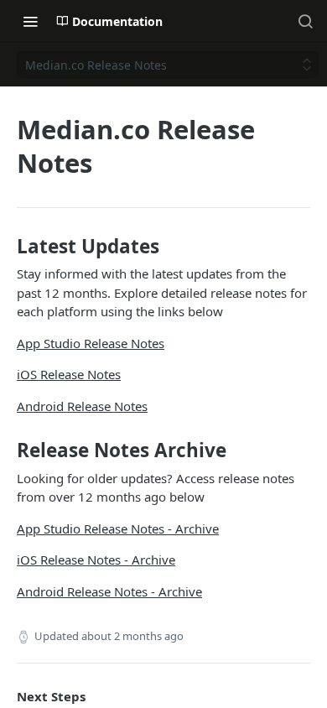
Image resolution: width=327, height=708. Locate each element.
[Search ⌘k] (305, 21)
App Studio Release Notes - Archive (118, 528)
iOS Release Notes (69, 374)
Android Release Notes (82, 406)
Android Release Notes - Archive (109, 591)
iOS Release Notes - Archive (96, 559)
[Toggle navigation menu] (30, 21)
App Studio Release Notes (90, 343)
